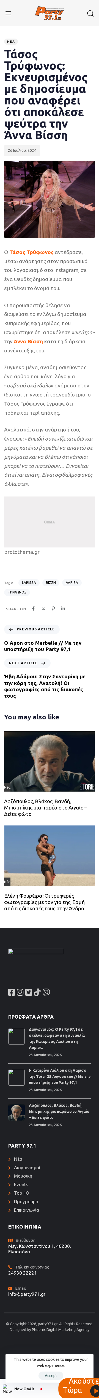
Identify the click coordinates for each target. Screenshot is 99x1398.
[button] (90, 13)
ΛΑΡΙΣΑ (72, 582)
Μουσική (23, 1175)
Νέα (11, 41)
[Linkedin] (63, 608)
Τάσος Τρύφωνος (31, 252)
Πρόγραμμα (26, 1201)
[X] (43, 608)
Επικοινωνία (26, 1210)
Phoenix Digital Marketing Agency (60, 1329)
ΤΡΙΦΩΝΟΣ (17, 592)
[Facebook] (33, 608)
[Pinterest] (53, 608)
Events (21, 1184)
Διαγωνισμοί (27, 1167)
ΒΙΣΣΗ (51, 582)
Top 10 (21, 1192)
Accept (51, 1375)
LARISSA (29, 582)
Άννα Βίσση (28, 341)
